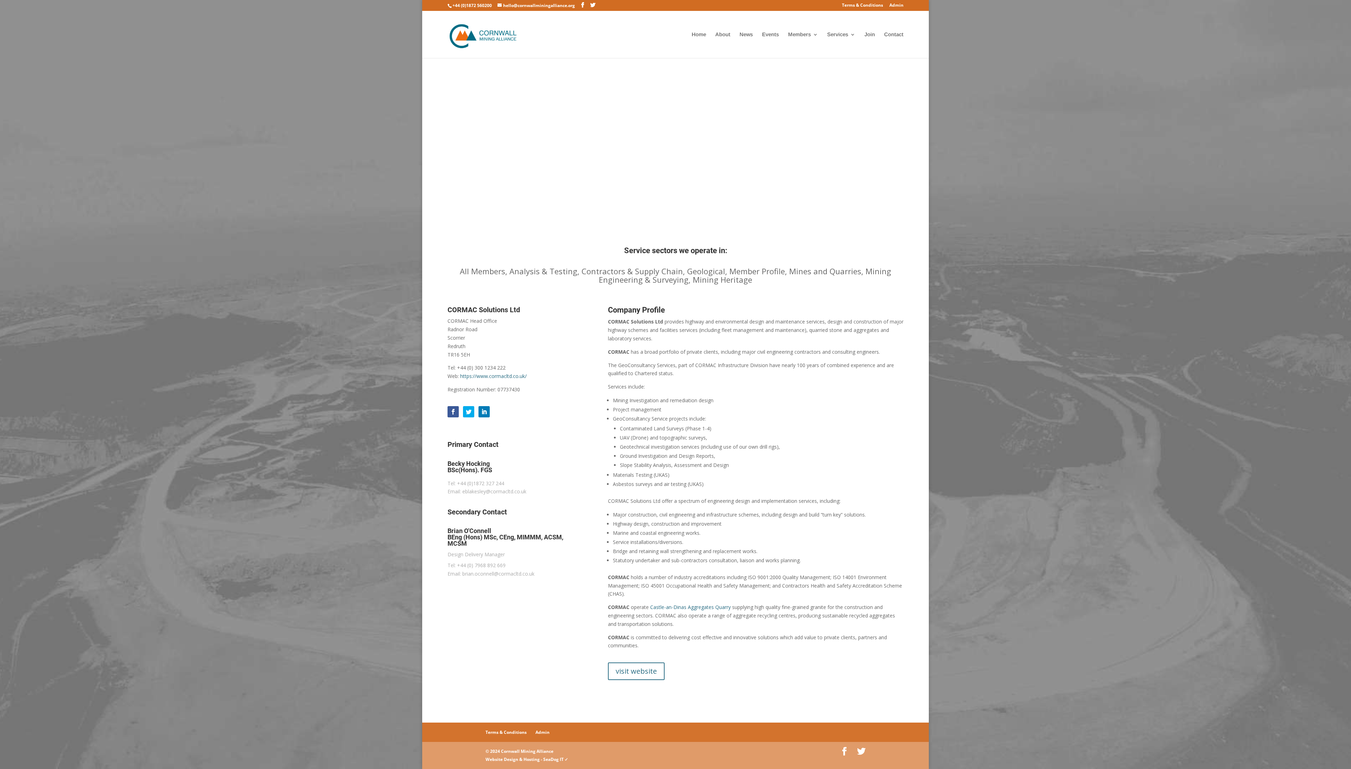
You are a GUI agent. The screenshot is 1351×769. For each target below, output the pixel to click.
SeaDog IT (553, 759)
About (722, 34)
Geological (706, 271)
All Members (482, 271)
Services (837, 34)
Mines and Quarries (825, 271)
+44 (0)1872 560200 (472, 5)
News (746, 34)
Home (699, 34)
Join (869, 34)
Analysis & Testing (543, 271)
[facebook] (453, 411)
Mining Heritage (722, 279)
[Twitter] (468, 411)
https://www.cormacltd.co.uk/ (493, 376)
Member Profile (757, 271)
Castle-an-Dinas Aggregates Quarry (690, 607)
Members (799, 34)
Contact (893, 34)
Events (770, 34)
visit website (636, 671)
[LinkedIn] (484, 411)
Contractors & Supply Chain (632, 271)
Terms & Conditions (862, 5)
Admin (896, 5)
